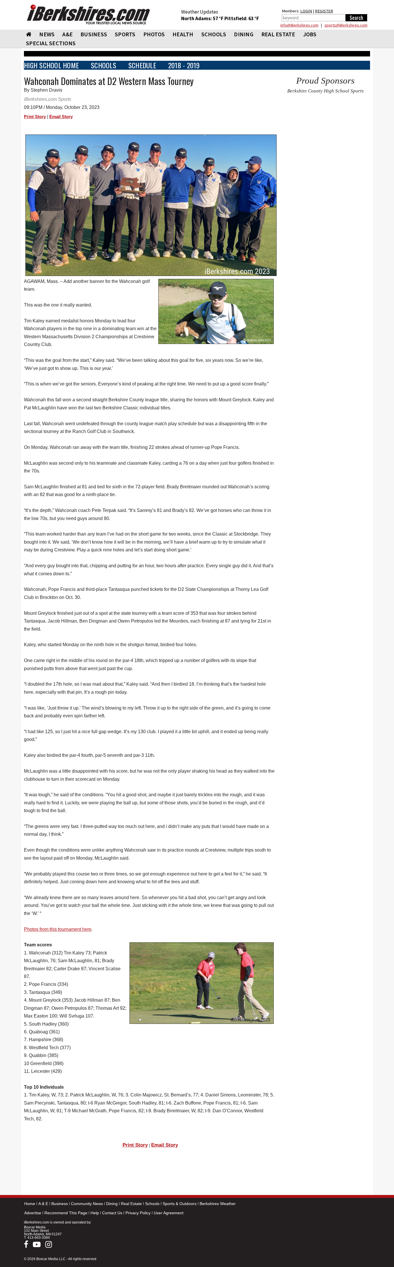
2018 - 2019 (184, 65)
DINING (244, 34)
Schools (152, 1203)
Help (95, 1213)
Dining (112, 1203)
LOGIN (306, 11)
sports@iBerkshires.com (345, 25)
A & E (43, 1203)
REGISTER (324, 11)
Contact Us (112, 1213)
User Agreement (168, 1213)
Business (59, 1203)
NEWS (47, 34)
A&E (67, 34)
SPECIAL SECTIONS (51, 43)
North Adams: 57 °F (202, 18)
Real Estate (131, 1203)
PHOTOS (154, 34)
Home (29, 1203)
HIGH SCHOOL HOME (51, 65)
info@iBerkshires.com (299, 25)
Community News (87, 1203)
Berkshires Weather (218, 1203)
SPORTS (125, 34)
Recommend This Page (65, 1213)
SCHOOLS (213, 34)
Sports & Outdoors (179, 1203)
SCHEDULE (142, 65)
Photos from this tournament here (57, 929)
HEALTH (183, 34)
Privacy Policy (138, 1213)
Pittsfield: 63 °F (241, 18)
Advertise (32, 1213)
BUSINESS (93, 34)
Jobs (310, 34)
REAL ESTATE (278, 34)
